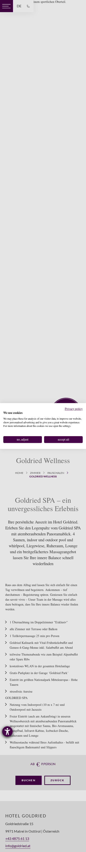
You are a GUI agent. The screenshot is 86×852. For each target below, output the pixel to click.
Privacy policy (74, 409)
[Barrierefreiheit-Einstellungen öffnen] (7, 731)
